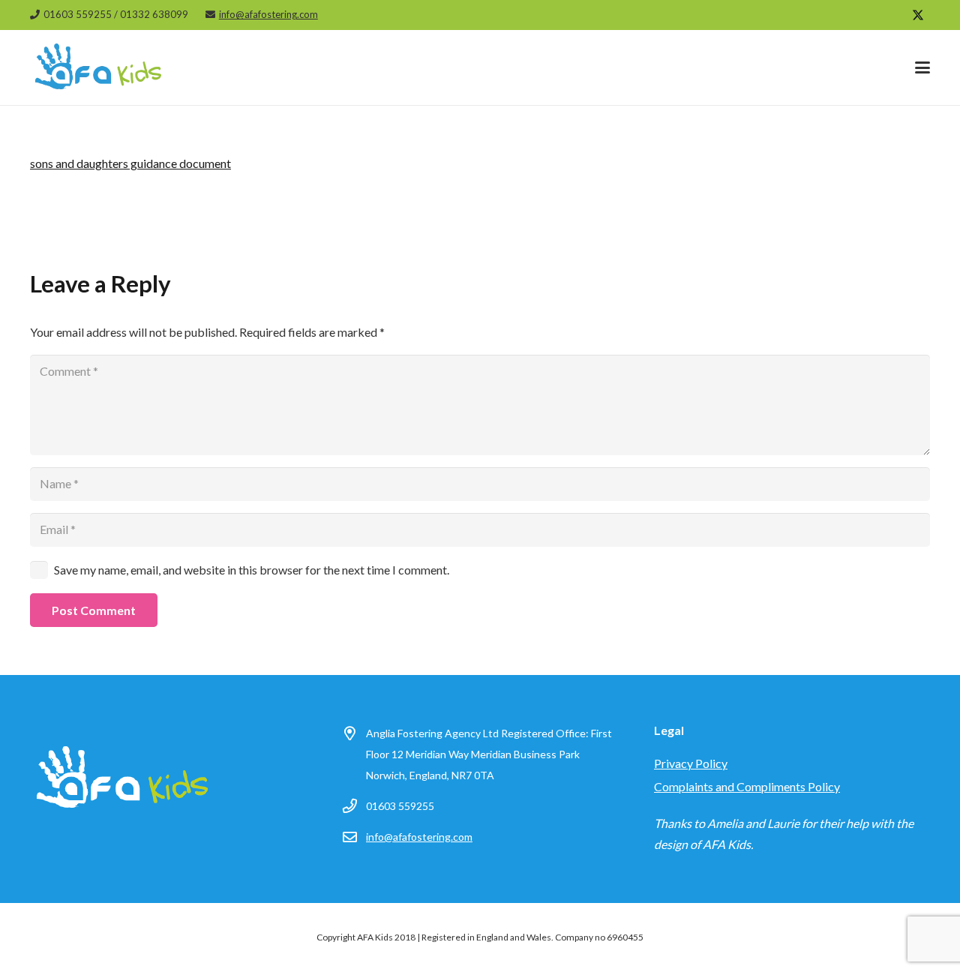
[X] (918, 15)
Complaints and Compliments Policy (747, 786)
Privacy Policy (691, 763)
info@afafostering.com (419, 836)
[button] (922, 67)
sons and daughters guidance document (130, 163)
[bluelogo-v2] (99, 75)
